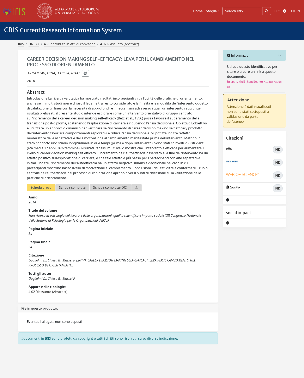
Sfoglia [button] (211, 11)
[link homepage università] (67, 10)
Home (198, 11)
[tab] (136, 187)
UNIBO (34, 44)
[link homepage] (15, 11)
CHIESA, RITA (68, 73)
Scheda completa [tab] (72, 187)
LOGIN (295, 11)
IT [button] (275, 11)
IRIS (21, 44)
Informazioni (240, 55)
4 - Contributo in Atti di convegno (70, 44)
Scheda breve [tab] (40, 187)
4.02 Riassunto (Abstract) (119, 44)
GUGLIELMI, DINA (41, 73)
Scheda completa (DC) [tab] (110, 187)
